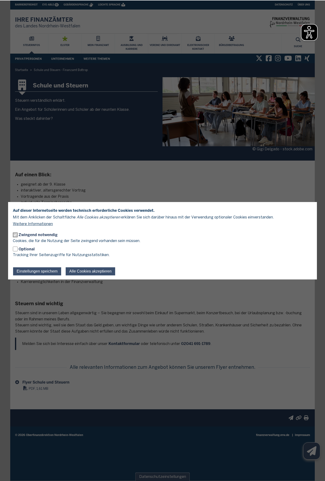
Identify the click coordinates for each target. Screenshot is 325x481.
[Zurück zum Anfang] (315, 471)
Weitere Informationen (33, 224)
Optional (27, 249)
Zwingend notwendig (38, 234)
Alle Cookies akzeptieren (90, 271)
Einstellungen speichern (37, 271)
